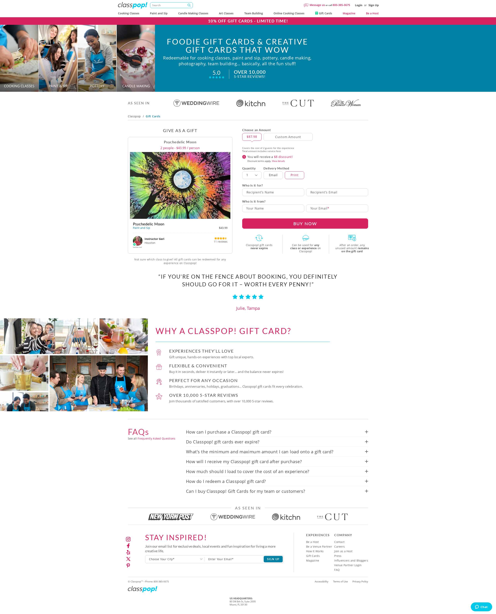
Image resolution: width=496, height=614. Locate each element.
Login (358, 5)
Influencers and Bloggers (351, 560)
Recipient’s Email (324, 192)
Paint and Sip (159, 13)
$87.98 (252, 137)
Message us (317, 5)
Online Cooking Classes (289, 13)
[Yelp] (128, 552)
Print (295, 175)
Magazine (349, 13)
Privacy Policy (360, 581)
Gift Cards (325, 13)
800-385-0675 (341, 5)
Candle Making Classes (193, 13)
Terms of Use (340, 581)
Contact (339, 542)
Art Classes (226, 13)
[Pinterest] (128, 565)
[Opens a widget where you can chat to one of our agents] (481, 607)
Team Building (253, 13)
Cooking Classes (128, 13)
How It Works (315, 551)
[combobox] (175, 559)
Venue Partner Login (348, 565)
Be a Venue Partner (319, 546)
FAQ (337, 570)
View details (278, 161)
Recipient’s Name (260, 192)
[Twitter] (128, 559)
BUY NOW (305, 223)
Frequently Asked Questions (156, 438)
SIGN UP (273, 559)
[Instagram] (128, 539)
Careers (339, 546)
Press (337, 556)
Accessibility (321, 581)
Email (273, 175)
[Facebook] (128, 546)
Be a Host (372, 13)
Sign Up (374, 5)
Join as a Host (343, 551)
